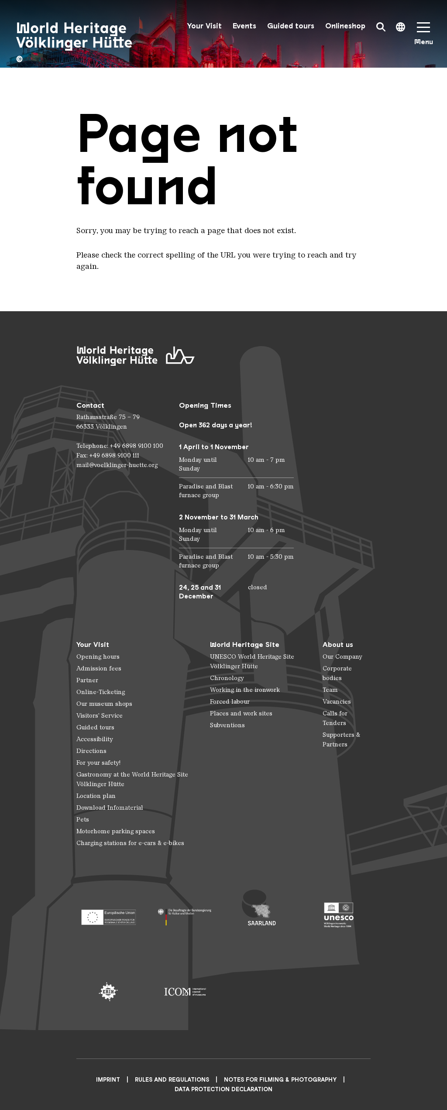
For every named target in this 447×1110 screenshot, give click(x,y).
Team (330, 690)
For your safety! (98, 762)
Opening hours (98, 656)
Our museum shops (104, 704)
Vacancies (337, 701)
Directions (91, 751)
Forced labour (230, 701)
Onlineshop (345, 26)
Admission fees (98, 668)
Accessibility (94, 739)
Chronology (227, 678)
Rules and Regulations (172, 1079)
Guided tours (290, 26)
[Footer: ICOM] (185, 992)
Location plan (96, 796)
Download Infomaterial (109, 807)
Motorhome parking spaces (115, 831)
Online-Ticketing (100, 692)
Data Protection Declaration (223, 1089)
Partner (87, 680)
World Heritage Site (244, 644)
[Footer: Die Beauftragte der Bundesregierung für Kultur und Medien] (185, 915)
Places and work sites (241, 713)
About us (338, 644)
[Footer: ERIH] (108, 992)
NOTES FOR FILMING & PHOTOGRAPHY (280, 1079)
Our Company (342, 656)
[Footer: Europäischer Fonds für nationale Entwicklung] (108, 915)
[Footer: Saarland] (262, 915)
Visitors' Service (99, 715)
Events (244, 26)
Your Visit (204, 26)
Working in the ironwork (245, 690)
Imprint (108, 1079)
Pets (82, 819)
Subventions (227, 725)
